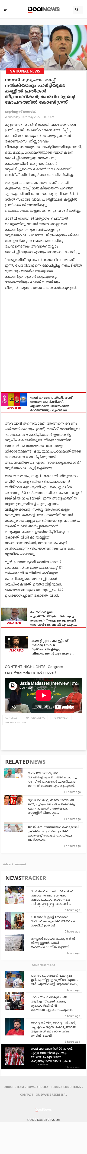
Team (20, 1087)
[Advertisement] (43, 338)
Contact (26, 1095)
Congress (11, 717)
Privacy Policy (37, 1087)
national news (35, 717)
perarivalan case (15, 722)
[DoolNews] (43, 9)
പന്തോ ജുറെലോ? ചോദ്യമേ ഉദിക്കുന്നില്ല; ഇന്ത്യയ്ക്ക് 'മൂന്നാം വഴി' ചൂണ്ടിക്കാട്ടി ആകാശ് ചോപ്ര (55, 980)
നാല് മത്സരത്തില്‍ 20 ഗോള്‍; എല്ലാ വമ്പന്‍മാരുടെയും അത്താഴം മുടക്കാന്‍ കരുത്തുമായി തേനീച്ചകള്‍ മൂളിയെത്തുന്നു (52, 1057)
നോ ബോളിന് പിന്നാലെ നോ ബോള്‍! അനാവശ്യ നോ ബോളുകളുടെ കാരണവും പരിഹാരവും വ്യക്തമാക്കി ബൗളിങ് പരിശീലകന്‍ (52, 900)
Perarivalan (61, 717)
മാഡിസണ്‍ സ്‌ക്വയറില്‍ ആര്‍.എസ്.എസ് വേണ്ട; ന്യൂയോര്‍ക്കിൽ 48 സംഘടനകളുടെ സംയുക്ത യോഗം (51, 1006)
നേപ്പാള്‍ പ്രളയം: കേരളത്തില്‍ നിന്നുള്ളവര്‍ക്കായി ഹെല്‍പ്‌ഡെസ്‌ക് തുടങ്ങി (53, 943)
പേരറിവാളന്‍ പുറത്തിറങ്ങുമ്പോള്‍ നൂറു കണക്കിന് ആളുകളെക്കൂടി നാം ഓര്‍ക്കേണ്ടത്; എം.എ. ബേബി (53, 619)
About (9, 1087)
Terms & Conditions (66, 1087)
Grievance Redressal (51, 1095)
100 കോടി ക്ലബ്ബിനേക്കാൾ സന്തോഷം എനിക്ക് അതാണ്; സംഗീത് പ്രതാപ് (53, 922)
